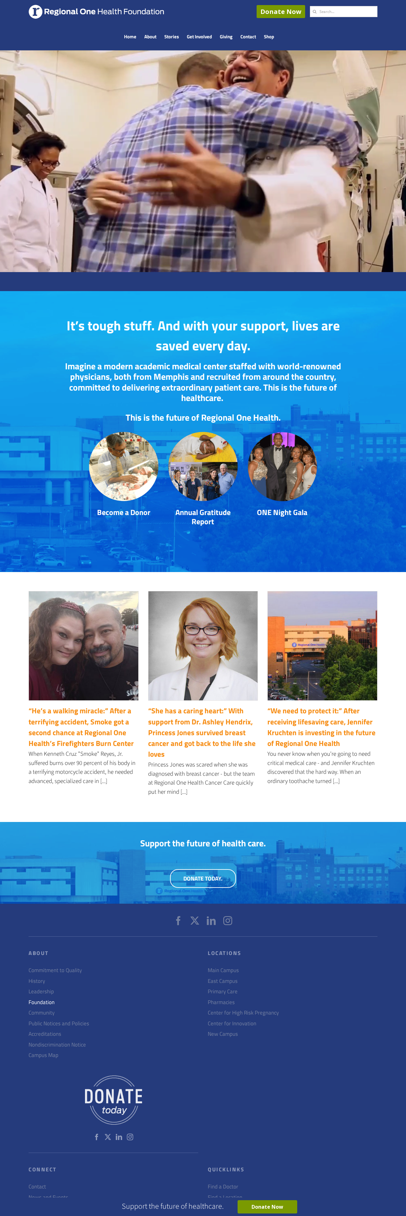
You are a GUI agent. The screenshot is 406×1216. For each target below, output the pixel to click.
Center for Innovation (232, 1024)
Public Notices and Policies (59, 1024)
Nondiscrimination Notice (57, 1045)
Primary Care (223, 992)
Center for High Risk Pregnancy (243, 1013)
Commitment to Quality (55, 970)
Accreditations (45, 1034)
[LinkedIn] (211, 920)
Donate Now (280, 11)
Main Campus (223, 970)
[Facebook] (178, 920)
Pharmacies (221, 1002)
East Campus (223, 981)
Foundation (42, 1002)
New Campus (223, 1034)
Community (42, 1013)
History (37, 981)
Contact (37, 1187)
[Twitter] (194, 920)
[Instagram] (227, 920)
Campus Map (43, 1055)
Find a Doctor (223, 1187)
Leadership (41, 992)
